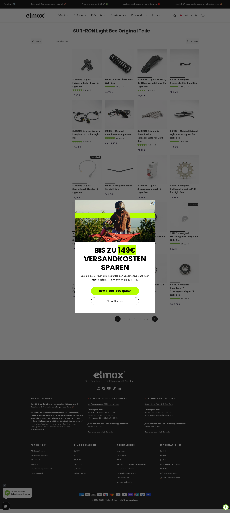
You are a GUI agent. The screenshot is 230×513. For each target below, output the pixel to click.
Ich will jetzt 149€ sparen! (115, 291)
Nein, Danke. (115, 301)
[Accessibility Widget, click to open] (226, 507)
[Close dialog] (152, 203)
